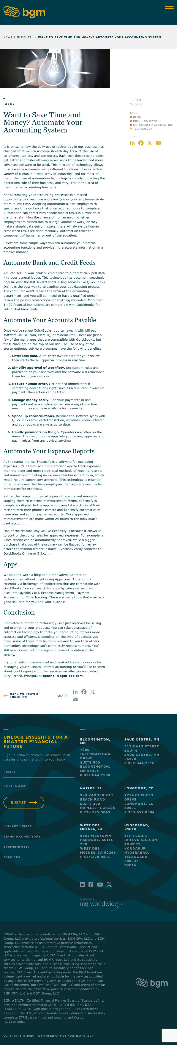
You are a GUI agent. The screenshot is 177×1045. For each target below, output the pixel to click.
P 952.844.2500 (95, 775)
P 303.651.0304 (139, 812)
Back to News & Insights (24, 696)
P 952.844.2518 (139, 763)
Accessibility (16, 846)
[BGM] (152, 991)
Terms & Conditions (22, 836)
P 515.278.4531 (95, 857)
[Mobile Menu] (169, 8)
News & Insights (17, 37)
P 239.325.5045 (95, 812)
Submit (18, 802)
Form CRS (11, 857)
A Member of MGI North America (66, 1035)
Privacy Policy (17, 825)
